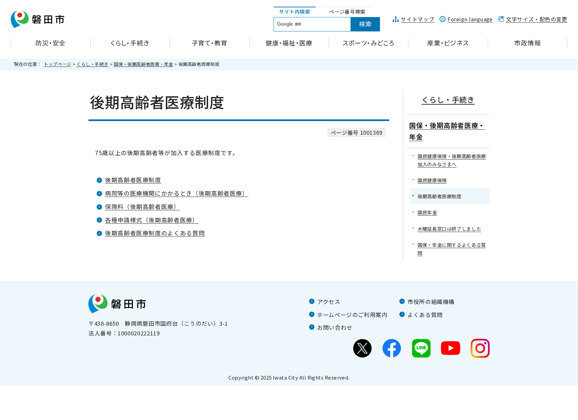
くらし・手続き (92, 64)
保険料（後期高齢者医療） (142, 206)
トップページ (57, 64)
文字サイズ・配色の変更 (536, 19)
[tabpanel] (330, 24)
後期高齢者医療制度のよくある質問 (155, 233)
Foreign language (470, 19)
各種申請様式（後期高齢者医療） (152, 220)
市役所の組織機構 (431, 302)
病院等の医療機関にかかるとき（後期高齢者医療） (177, 193)
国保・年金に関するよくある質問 (451, 248)
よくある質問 (425, 315)
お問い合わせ (335, 327)
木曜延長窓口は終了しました (449, 228)
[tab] (295, 12)
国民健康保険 (432, 180)
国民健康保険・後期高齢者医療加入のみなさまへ (451, 160)
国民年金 (427, 212)
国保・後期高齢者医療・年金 (143, 64)
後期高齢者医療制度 (133, 180)
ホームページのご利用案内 (352, 315)
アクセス (329, 302)
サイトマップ (417, 19)
